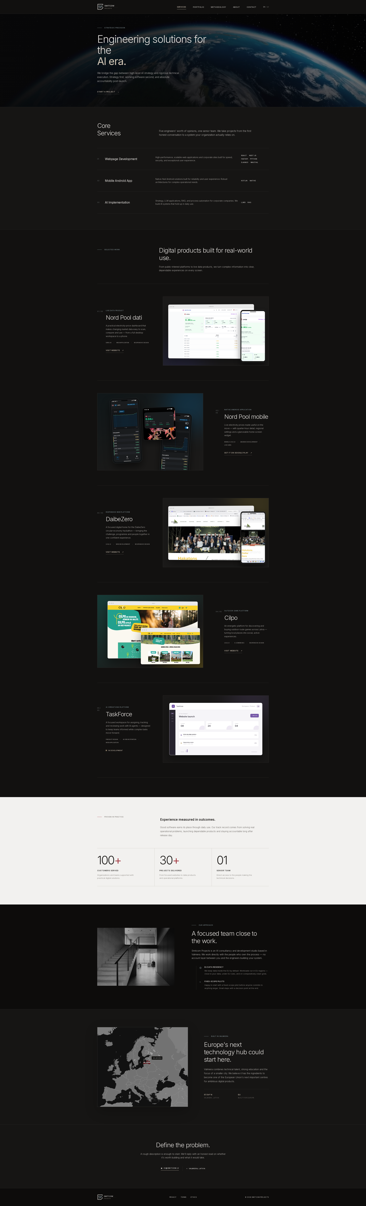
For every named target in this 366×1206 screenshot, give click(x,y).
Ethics (194, 1197)
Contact (251, 7)
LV (268, 7)
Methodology (218, 7)
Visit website (115, 350)
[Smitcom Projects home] (110, 7)
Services (181, 7)
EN (264, 7)
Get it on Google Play (238, 453)
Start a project (108, 92)
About (236, 7)
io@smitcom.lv (170, 1168)
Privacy (172, 1197)
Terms (183, 1197)
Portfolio (198, 7)
